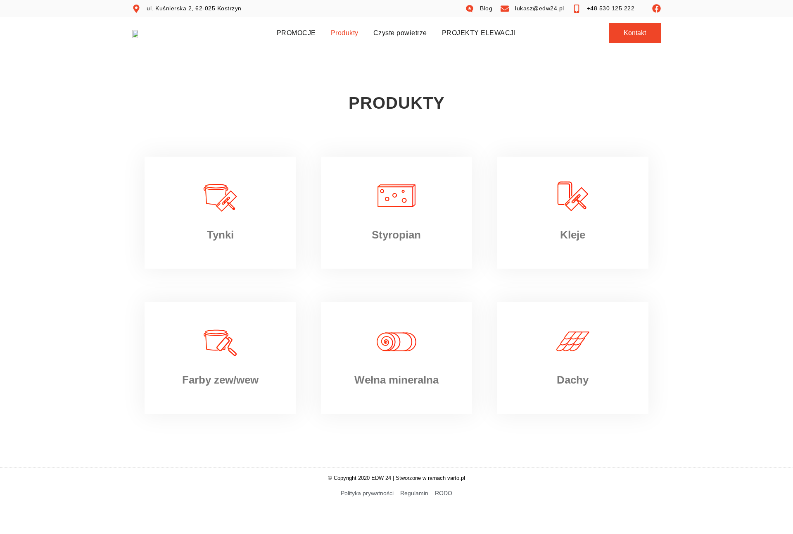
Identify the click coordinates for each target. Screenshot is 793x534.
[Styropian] (396, 196)
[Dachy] (573, 341)
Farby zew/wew (220, 380)
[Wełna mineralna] (396, 341)
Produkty (345, 32)
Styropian (396, 235)
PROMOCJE (296, 32)
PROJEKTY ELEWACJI (479, 32)
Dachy (573, 380)
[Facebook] (656, 8)
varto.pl (456, 478)
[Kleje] (573, 196)
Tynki (220, 235)
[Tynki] (220, 196)
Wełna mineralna (396, 380)
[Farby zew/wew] (220, 341)
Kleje (572, 235)
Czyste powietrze (400, 32)
